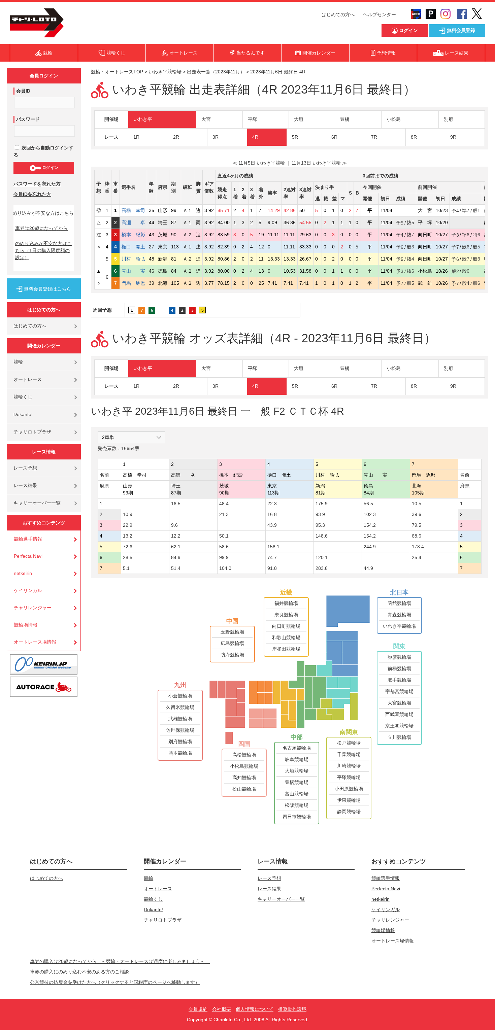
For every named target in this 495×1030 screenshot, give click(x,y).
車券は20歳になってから (41, 228)
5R (295, 137)
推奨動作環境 (292, 1009)
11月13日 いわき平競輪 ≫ (319, 163)
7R (374, 137)
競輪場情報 (25, 624)
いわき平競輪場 (165, 71)
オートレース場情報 (35, 642)
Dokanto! (23, 414)
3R (215, 137)
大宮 (206, 119)
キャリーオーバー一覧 (37, 503)
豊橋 (345, 119)
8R (414, 137)
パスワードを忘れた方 (37, 183)
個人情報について (254, 1009)
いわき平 (142, 119)
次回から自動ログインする (43, 151)
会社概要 (221, 1009)
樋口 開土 (133, 246)
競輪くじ (22, 397)
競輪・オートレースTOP (117, 71)
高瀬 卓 (133, 222)
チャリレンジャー (33, 607)
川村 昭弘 (133, 259)
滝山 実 (133, 271)
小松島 (394, 119)
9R (453, 137)
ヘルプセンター (379, 14)
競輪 (18, 362)
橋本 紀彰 (133, 234)
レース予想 (25, 468)
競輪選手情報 (28, 539)
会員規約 (198, 1009)
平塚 (252, 119)
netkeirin (23, 573)
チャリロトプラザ (32, 432)
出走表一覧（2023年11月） (216, 71)
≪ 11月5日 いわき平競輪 (258, 163)
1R (136, 137)
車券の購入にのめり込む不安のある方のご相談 (79, 971)
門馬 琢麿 (133, 283)
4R (255, 137)
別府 (448, 119)
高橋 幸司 (133, 210)
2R (176, 137)
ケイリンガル (28, 590)
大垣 (298, 119)
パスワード (28, 119)
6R (334, 137)
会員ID (23, 91)
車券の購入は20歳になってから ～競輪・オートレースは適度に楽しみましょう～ (120, 961)
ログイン (49, 167)
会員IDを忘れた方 (32, 194)
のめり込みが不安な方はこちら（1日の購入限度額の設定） (43, 250)
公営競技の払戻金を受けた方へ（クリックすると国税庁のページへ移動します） (115, 982)
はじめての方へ (338, 14)
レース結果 (25, 485)
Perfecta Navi (28, 556)
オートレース (27, 379)
